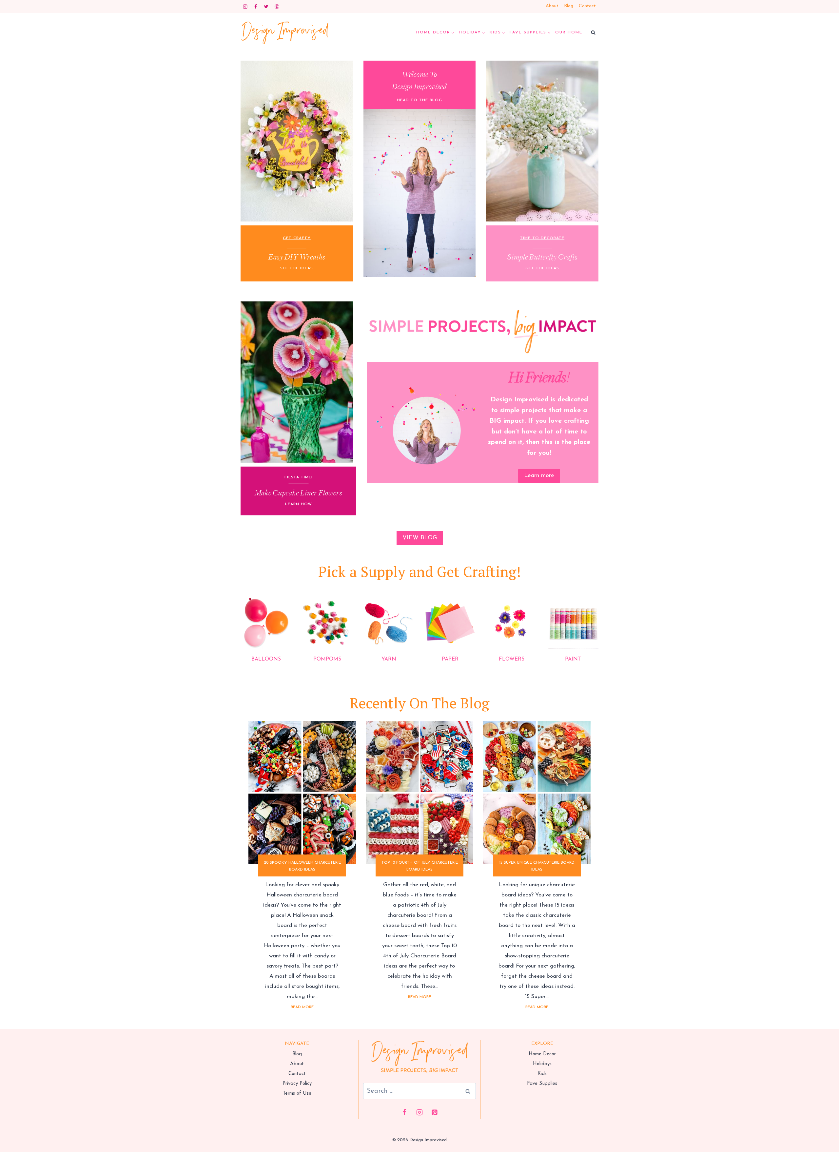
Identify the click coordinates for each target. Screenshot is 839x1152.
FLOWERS (511, 659)
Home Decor (542, 1054)
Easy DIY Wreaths (296, 257)
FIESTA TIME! (298, 477)
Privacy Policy (297, 1083)
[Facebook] (255, 6)
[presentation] (302, 792)
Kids (542, 1073)
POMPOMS (327, 659)
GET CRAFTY (297, 238)
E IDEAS (304, 268)
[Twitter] (266, 6)
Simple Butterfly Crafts (542, 257)
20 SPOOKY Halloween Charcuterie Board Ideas (302, 866)
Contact (587, 6)
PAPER (450, 659)
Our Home (568, 32)
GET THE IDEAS (542, 268)
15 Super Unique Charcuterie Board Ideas (537, 866)
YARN (388, 659)
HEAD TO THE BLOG (419, 100)
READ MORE (304, 1008)
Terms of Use (297, 1093)
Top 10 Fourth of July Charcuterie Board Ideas (419, 866)
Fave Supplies (542, 1083)
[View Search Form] (593, 33)
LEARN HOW (298, 504)
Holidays (542, 1064)
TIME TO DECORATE (542, 238)
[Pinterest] (277, 6)
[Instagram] (245, 6)
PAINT (573, 659)
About (552, 6)
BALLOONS (266, 659)
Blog (568, 6)
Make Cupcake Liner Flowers (298, 493)
